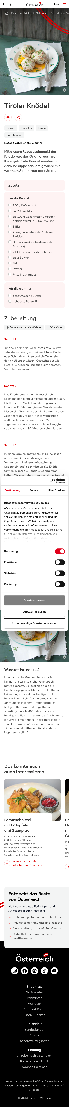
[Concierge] (11, 4)
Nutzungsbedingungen (17, 1085)
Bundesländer (34, 1030)
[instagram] (14, 970)
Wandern (34, 1004)
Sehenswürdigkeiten (34, 1041)
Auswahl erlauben (34, 611)
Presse (35, 1089)
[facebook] (24, 970)
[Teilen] (18, 117)
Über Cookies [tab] (56, 490)
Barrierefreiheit (44, 1085)
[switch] (60, 562)
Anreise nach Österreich (34, 1056)
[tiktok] (44, 970)
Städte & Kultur (34, 1009)
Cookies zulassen (35, 600)
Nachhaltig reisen (34, 1067)
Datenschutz (52, 1081)
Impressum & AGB (29, 1081)
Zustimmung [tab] (12, 490)
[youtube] (54, 970)
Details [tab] (34, 490)
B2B (59, 1085)
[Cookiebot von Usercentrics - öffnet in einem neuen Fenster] (49, 480)
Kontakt (10, 1081)
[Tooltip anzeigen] (64, 90)
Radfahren (34, 998)
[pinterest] (34, 970)
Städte (34, 1035)
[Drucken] (8, 117)
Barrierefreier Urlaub (34, 1061)
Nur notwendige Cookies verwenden (34, 623)
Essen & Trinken (34, 1015)
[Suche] (4, 4)
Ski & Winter (34, 992)
